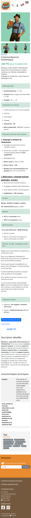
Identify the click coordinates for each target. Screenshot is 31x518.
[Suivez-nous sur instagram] (8, 507)
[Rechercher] (13, 5)
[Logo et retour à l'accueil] (6, 5)
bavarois (24, 446)
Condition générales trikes (10, 484)
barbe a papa (16, 446)
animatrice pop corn (19, 439)
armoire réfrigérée (8, 444)
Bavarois (4, 54)
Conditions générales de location (11, 481)
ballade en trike (7, 446)
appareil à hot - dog (20, 442)
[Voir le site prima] (13, 516)
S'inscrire (26, 467)
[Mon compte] (17, 5)
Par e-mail (6, 500)
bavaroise (6, 448)
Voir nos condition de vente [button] (11, 320)
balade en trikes (18, 444)
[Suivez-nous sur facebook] (3, 507)
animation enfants (8, 439)
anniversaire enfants (9, 442)
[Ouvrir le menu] (27, 5)
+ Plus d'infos (5, 324)
